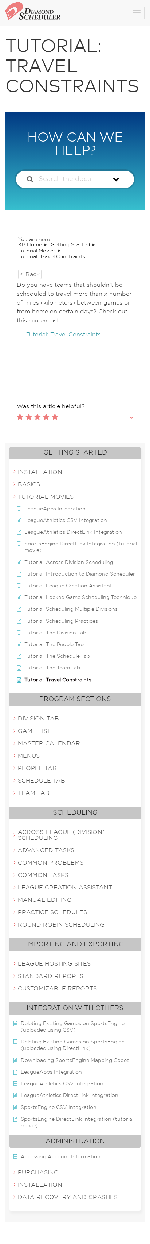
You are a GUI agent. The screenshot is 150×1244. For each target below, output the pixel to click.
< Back (30, 274)
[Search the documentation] (30, 179)
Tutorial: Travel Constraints (63, 334)
